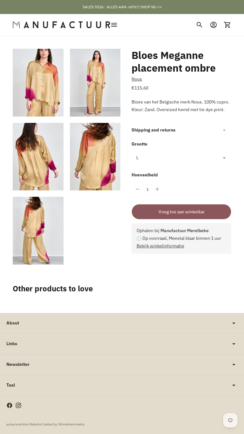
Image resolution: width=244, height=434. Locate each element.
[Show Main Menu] (114, 25)
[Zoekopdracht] (200, 25)
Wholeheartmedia (71, 424)
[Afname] (137, 189)
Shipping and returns (153, 130)
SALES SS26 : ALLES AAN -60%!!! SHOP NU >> (122, 6)
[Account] (213, 25)
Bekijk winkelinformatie (160, 246)
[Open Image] (38, 83)
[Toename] (157, 189)
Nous (137, 79)
